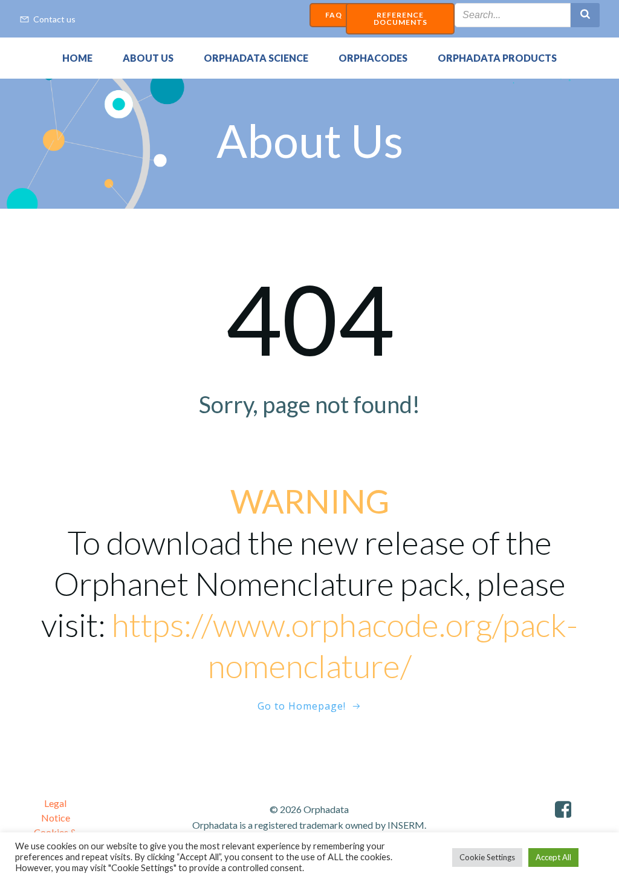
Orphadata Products (497, 58)
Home (77, 58)
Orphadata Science (256, 58)
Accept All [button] (553, 857)
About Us (148, 58)
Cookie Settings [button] (487, 857)
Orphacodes (373, 58)
